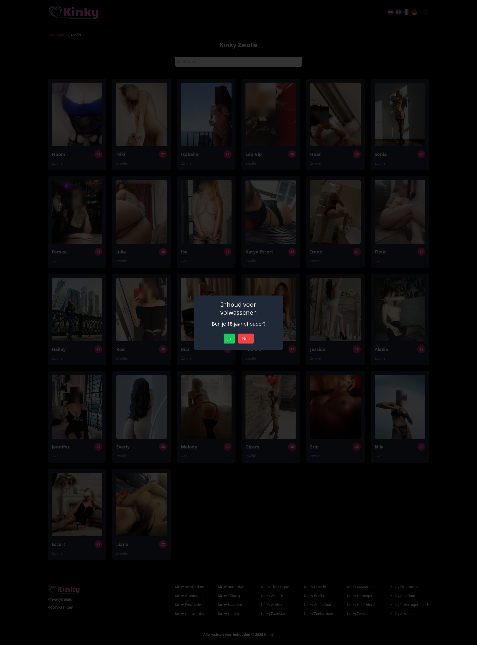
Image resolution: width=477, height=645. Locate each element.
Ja (229, 338)
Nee (246, 338)
